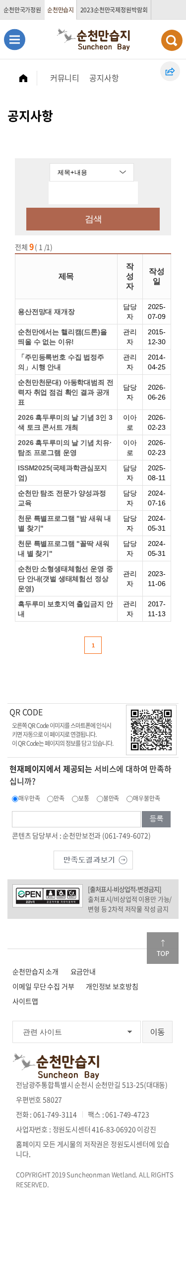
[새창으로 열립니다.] (93, 859)
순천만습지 (60, 9)
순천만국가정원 (22, 9)
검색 (93, 219)
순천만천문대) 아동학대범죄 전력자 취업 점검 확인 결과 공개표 (65, 392)
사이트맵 (25, 1001)
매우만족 (29, 798)
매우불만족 (146, 798)
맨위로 (163, 948)
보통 (83, 798)
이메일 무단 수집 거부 (43, 986)
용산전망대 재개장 (46, 312)
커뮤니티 (64, 78)
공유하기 (170, 71)
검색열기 (172, 40)
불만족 (111, 798)
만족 (59, 798)
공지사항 (104, 78)
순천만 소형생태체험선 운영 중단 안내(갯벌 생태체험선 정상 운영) (65, 578)
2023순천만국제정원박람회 (114, 9)
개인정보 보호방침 (112, 986)
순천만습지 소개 (35, 971)
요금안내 (83, 971)
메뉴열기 (14, 39)
